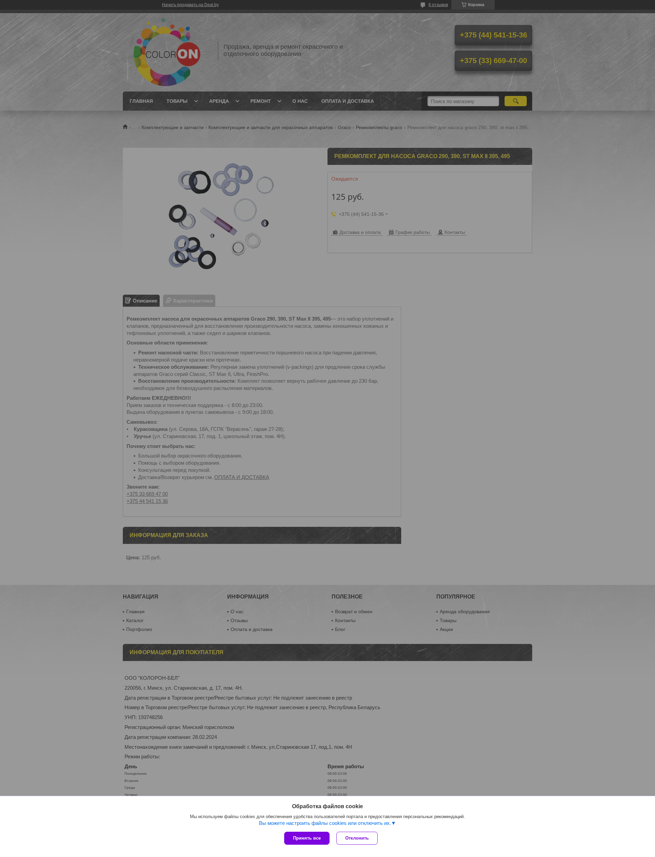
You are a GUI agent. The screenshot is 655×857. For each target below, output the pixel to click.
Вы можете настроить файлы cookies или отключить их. (325, 823)
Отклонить (357, 838)
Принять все (307, 838)
